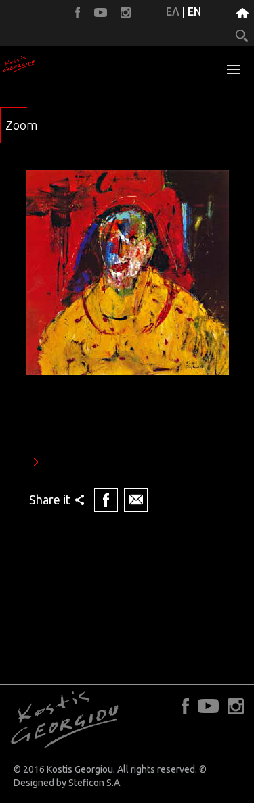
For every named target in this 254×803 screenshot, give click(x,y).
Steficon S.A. (95, 782)
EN (194, 11)
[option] (127, 342)
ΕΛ (172, 11)
